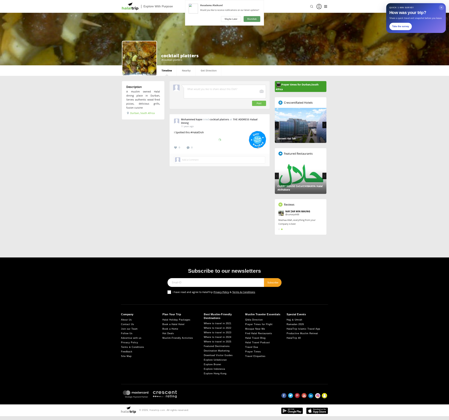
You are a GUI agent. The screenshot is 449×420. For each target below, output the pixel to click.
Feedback (126, 353)
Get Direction (209, 70)
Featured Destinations (217, 347)
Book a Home (170, 330)
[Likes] (175, 147)
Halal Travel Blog (255, 339)
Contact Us (127, 325)
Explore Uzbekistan (215, 361)
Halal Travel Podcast (257, 343)
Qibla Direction (254, 321)
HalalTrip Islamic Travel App (303, 330)
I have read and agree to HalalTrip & (214, 293)
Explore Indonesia (214, 370)
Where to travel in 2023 (217, 334)
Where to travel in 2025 (217, 343)
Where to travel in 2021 (217, 324)
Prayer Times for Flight (259, 325)
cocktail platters (219, 119)
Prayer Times (253, 353)
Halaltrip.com (157, 411)
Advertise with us (131, 339)
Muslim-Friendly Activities (177, 339)
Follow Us (127, 334)
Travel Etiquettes (255, 357)
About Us (126, 321)
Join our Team (129, 330)
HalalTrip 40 (294, 339)
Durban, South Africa (142, 113)
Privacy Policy (221, 293)
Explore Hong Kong (215, 375)
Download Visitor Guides (218, 356)
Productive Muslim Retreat (302, 334)
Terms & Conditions (243, 293)
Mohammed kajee (191, 119)
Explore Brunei (212, 365)
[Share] (258, 147)
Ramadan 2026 (295, 325)
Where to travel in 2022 (217, 329)
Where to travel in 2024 (217, 338)
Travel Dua (251, 348)
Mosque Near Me (255, 330)
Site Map (126, 357)
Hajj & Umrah (294, 321)
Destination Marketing (217, 352)
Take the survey (400, 26)
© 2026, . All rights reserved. (164, 411)
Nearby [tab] (186, 70)
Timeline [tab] (167, 70)
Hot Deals (168, 334)
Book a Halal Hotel (173, 325)
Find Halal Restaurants (258, 334)
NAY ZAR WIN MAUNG (297, 211)
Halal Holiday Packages (176, 321)
